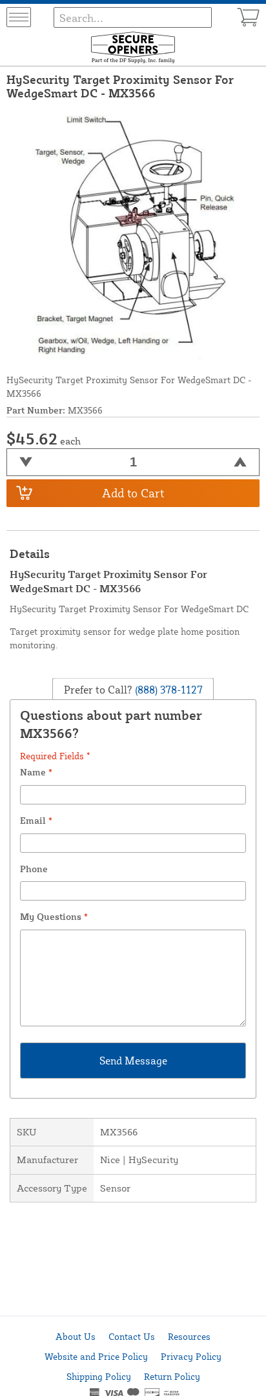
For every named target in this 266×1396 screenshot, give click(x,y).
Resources (189, 1336)
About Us (76, 1336)
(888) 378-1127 (167, 689)
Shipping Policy (98, 1376)
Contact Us (131, 1336)
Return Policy (172, 1376)
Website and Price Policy (96, 1356)
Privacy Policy (191, 1356)
